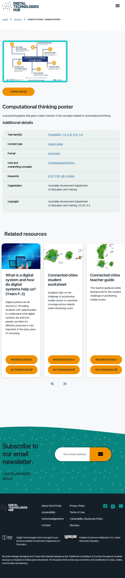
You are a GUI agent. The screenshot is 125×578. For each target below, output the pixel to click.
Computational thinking (61, 162)
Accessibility (48, 512)
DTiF (57, 176)
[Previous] (52, 384)
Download (17, 91)
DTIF (51, 176)
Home (5, 19)
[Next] (65, 384)
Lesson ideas (55, 144)
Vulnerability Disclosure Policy (86, 518)
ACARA (70, 176)
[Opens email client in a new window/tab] (121, 506)
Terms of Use (77, 512)
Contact (46, 525)
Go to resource (20, 369)
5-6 (75, 134)
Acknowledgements (53, 518)
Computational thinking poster (44, 19)
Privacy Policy (77, 505)
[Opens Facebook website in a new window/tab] (105, 506)
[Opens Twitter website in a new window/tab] (113, 506)
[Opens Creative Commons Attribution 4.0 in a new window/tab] (70, 542)
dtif (63, 176)
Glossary (74, 525)
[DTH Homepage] (16, 507)
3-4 (69, 134)
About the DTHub (51, 505)
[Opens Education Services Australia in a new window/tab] (8, 542)
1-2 (64, 134)
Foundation (54, 134)
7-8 (80, 134)
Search (17, 19)
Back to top (116, 571)
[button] (118, 6)
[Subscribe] (100, 454)
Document (54, 153)
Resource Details (21, 359)
